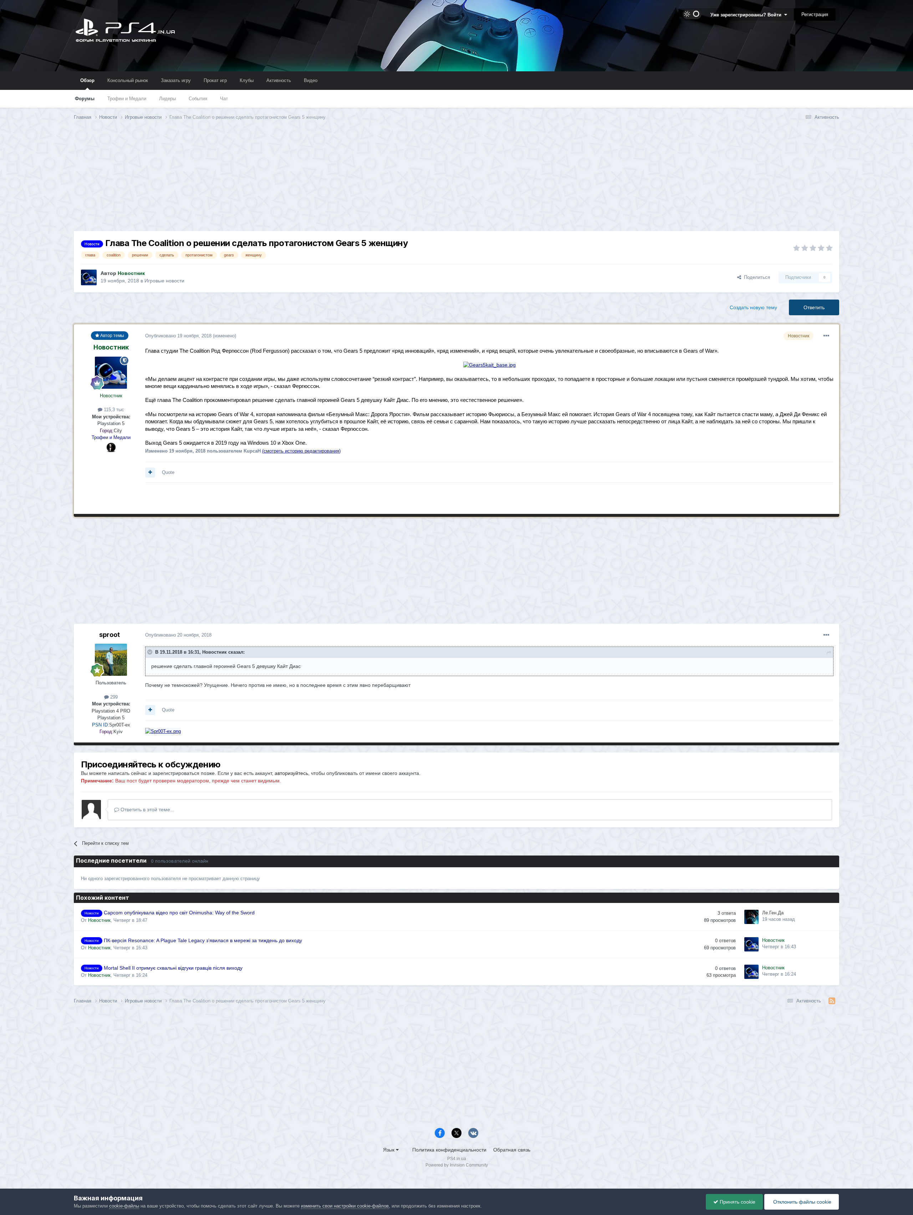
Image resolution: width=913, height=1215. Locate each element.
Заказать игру (176, 80)
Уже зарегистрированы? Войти (747, 14)
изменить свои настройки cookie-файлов (345, 1206)
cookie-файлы (124, 1206)
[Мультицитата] (150, 473)
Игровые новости (164, 281)
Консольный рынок (127, 80)
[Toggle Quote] (150, 652)
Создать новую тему (753, 307)
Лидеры (167, 98)
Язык (389, 1150)
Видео (310, 80)
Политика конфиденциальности (449, 1150)
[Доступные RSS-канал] (832, 1001)
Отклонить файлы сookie (801, 1202)
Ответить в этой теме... (146, 809)
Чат (224, 98)
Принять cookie (736, 1202)
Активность (278, 80)
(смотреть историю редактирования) (301, 451)
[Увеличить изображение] (489, 364)
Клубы (247, 80)
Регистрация (814, 14)
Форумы (85, 98)
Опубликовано (178, 335)
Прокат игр (215, 80)
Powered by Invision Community (456, 1165)
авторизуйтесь (291, 773)
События (198, 98)
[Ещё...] (826, 336)
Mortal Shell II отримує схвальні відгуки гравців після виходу (173, 968)
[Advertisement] (456, 181)
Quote (168, 472)
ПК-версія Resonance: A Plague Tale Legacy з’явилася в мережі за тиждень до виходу (203, 940)
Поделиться (755, 277)
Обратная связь (511, 1150)
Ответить (814, 307)
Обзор (87, 80)
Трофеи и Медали (126, 98)
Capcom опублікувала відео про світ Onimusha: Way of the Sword (179, 912)
